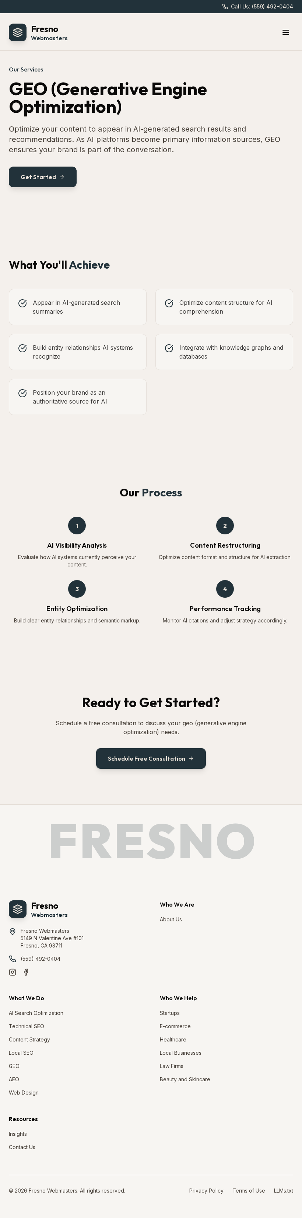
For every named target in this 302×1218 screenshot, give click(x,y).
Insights (18, 1134)
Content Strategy (29, 1039)
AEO (14, 1079)
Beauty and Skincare (185, 1079)
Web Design (24, 1092)
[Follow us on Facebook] (25, 972)
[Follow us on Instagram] (12, 972)
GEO (14, 1066)
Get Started (38, 177)
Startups (170, 1013)
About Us (171, 919)
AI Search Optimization (36, 1013)
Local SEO (21, 1053)
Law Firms (171, 1066)
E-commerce (175, 1026)
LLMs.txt (283, 1190)
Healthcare (173, 1039)
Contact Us (22, 1147)
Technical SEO (26, 1026)
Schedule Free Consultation (146, 758)
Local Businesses (180, 1053)
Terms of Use (248, 1190)
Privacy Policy (206, 1190)
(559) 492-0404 (40, 959)
